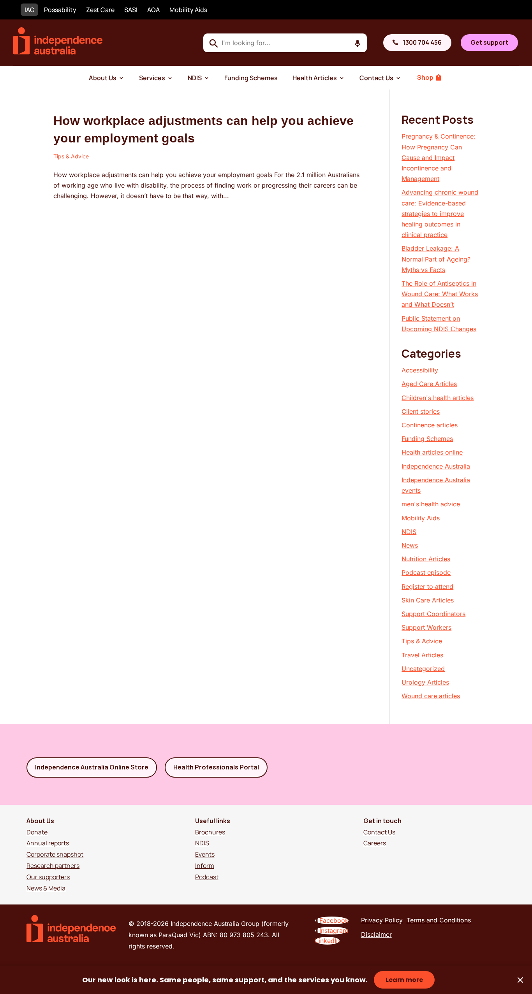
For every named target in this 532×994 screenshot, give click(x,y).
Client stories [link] (421, 411)
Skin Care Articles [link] (428, 600)
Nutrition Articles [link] (426, 559)
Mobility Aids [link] (188, 9)
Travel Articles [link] (422, 655)
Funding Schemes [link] (251, 78)
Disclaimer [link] (376, 934)
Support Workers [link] (426, 627)
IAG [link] (29, 9)
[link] (58, 52)
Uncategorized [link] (423, 669)
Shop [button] (425, 77)
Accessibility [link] (420, 370)
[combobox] (285, 42)
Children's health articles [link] (438, 398)
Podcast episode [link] (426, 572)
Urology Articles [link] (425, 682)
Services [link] (152, 78)
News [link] (410, 545)
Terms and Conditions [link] (439, 920)
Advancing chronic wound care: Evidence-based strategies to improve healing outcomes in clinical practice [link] (440, 213)
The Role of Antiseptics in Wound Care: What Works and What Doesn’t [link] (440, 293)
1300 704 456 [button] (422, 42)
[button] (332, 920)
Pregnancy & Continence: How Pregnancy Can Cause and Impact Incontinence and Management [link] (439, 157)
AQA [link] (153, 9)
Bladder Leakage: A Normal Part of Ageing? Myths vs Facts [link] (436, 258)
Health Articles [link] (314, 78)
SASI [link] (130, 9)
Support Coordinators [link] (433, 614)
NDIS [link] (195, 78)
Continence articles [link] (430, 425)
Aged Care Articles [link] (429, 384)
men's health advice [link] (431, 504)
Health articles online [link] (432, 452)
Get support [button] (489, 42)
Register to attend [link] (427, 586)
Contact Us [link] (376, 78)
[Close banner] (520, 980)
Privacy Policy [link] (382, 920)
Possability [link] (60, 9)
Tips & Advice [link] (71, 156)
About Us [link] (102, 78)
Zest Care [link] (100, 9)
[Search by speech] (357, 43)
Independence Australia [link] (436, 466)
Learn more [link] (404, 979)
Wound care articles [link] (431, 696)
